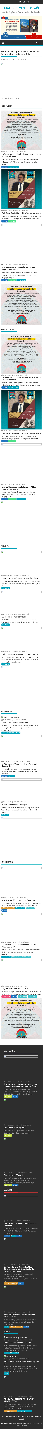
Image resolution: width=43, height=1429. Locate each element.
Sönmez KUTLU (21, 280)
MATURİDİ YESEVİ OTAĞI (21, 8)
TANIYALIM (12, 776)
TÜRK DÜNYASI (30, 908)
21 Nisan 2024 (7, 265)
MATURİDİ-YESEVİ (13, 167)
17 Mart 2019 (7, 986)
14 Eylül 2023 (7, 897)
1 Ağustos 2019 (7, 942)
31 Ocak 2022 (7, 720)
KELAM (13, 1235)
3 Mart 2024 (9, 1264)
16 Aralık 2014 (7, 651)
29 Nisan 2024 (7, 210)
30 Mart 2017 (7, 802)
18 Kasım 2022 (9, 1125)
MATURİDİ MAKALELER (8, 908)
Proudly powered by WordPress (13, 1423)
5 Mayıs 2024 (7, 151)
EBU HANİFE (8, 1096)
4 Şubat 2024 (9, 1312)
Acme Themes (21, 1426)
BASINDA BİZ (5, 588)
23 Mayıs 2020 (9, 1359)
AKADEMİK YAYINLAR (10, 1411)
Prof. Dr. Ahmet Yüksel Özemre (11, 732)
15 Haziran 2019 (10, 1396)
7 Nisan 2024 (9, 1221)
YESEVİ (17, 1352)
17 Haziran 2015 (8, 614)
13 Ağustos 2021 (10, 1340)
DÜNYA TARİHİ (6, 996)
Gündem (4, 167)
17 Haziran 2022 (10, 1172)
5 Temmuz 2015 (8, 575)
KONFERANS (12, 221)
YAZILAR (4, 910)
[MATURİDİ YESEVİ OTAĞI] (3, 42)
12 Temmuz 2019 (8, 761)
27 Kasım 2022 (9, 1082)
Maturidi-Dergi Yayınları (11, 98)
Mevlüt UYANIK (6, 957)
